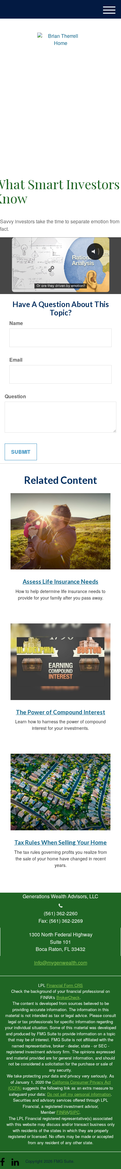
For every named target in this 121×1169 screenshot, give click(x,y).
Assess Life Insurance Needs (60, 581)
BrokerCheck (68, 997)
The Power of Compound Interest (60, 712)
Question (15, 396)
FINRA (62, 1112)
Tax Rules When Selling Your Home (60, 842)
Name (16, 323)
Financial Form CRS (65, 985)
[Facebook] (4, 1159)
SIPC (74, 1112)
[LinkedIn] (15, 1159)
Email (15, 359)
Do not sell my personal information (79, 1094)
